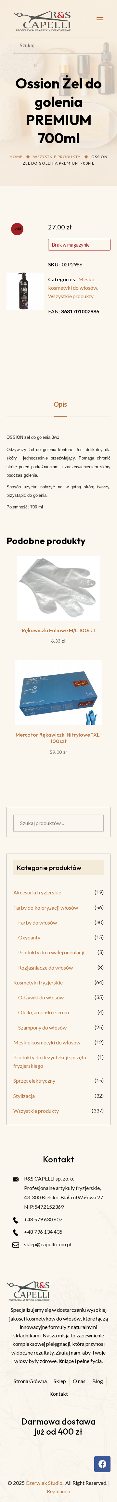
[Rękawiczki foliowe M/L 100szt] (58, 588)
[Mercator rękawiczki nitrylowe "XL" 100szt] (58, 692)
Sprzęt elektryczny (34, 1080)
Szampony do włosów (42, 1027)
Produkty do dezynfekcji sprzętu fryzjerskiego (49, 1061)
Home (16, 156)
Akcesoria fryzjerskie (37, 892)
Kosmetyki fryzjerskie (38, 982)
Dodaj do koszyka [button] (58, 606)
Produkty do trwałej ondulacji (51, 952)
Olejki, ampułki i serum (43, 1012)
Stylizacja (24, 1096)
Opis (60, 404)
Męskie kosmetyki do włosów (46, 1042)
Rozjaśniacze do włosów (45, 967)
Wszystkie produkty (57, 156)
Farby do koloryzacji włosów (45, 907)
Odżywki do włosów (41, 997)
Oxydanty (29, 937)
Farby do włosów (37, 922)
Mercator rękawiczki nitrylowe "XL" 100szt (59, 737)
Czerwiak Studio (44, 1483)
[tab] (60, 404)
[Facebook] (102, 1464)
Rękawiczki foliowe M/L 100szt (58, 630)
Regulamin (58, 1491)
